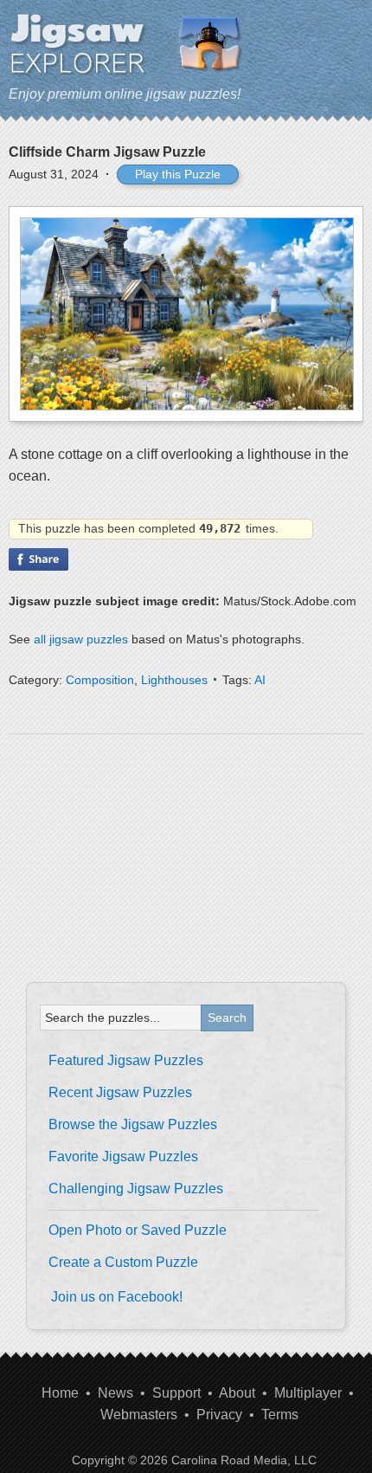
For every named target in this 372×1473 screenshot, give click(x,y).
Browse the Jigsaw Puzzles (132, 1124)
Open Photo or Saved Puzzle (137, 1230)
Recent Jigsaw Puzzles (120, 1092)
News (115, 1393)
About (237, 1393)
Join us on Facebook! (117, 1296)
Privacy (219, 1414)
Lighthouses (174, 680)
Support (176, 1393)
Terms (279, 1414)
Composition (100, 680)
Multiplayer (308, 1393)
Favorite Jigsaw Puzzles (123, 1156)
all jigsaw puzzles (81, 639)
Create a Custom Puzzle (123, 1262)
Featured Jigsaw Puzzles (125, 1060)
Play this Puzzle (178, 174)
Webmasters (138, 1414)
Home (60, 1393)
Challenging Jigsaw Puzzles (135, 1188)
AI (260, 680)
